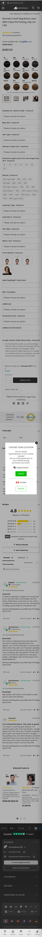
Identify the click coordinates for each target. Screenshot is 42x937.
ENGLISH (21, 474)
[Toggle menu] (2, 7)
